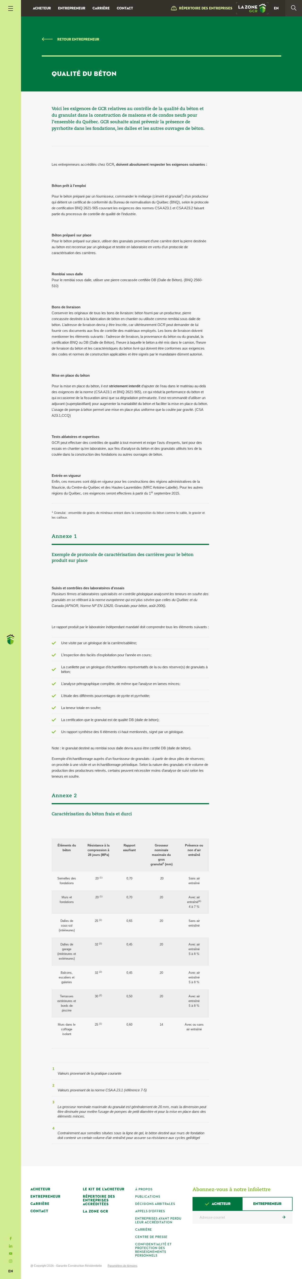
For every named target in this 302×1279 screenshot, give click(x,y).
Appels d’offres (150, 1211)
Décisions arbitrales (155, 1204)
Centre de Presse (151, 1237)
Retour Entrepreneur (78, 39)
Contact (125, 8)
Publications (147, 1196)
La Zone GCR (95, 1211)
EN (10, 1271)
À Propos (143, 1189)
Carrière (101, 8)
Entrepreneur (71, 8)
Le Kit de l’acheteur (104, 1189)
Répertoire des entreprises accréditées (99, 1200)
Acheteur (42, 8)
